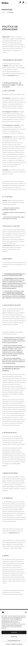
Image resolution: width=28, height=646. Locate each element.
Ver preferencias (14, 640)
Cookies (8, 644)
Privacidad (13, 644)
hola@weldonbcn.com (12, 75)
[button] (26, 612)
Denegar (14, 636)
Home (3, 12)
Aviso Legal (19, 644)
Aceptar (14, 632)
